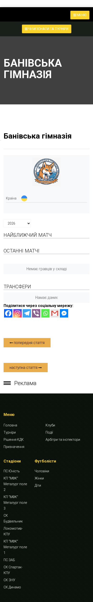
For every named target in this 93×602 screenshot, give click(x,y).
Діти (38, 485)
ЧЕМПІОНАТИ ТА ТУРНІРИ (48, 29)
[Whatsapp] (45, 313)
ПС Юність (12, 471)
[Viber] (36, 313)
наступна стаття (24, 367)
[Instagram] (17, 313)
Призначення (14, 447)
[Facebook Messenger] (64, 313)
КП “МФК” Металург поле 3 (15, 502)
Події (49, 432)
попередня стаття (29, 342)
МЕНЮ (81, 15)
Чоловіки (42, 471)
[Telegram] (27, 313)
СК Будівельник (13, 518)
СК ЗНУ (9, 580)
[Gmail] (55, 313)
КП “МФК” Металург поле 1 (15, 547)
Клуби (50, 425)
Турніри (10, 432)
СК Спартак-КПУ (13, 570)
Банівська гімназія (38, 135)
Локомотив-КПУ (13, 531)
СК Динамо (12, 587)
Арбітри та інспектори (63, 439)
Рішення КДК (14, 439)
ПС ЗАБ (9, 560)
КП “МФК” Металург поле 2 (15, 484)
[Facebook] (8, 313)
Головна (10, 425)
